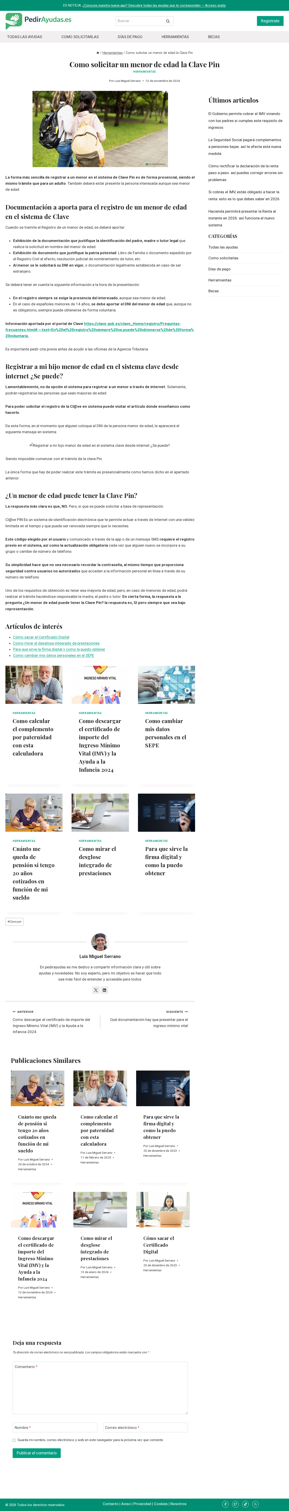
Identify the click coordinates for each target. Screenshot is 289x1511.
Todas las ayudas (24, 37)
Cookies (161, 1504)
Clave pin (14, 921)
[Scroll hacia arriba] (277, 1504)
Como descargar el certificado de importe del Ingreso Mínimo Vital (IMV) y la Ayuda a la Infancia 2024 (100, 745)
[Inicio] (97, 53)
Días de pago (130, 37)
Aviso (126, 1504)
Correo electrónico (122, 1427)
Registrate (270, 20)
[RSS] (255, 1504)
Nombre (23, 1427)
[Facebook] (225, 1504)
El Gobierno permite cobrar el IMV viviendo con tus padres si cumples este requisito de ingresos (245, 120)
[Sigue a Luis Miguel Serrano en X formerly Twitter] (96, 990)
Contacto (111, 1504)
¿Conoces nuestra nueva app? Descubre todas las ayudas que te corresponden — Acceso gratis (154, 5)
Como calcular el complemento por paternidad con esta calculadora (33, 737)
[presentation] (34, 685)
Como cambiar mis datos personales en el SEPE (53, 655)
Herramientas (175, 37)
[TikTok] (245, 1504)
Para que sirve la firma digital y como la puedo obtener (59, 649)
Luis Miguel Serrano (128, 81)
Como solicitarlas (80, 37)
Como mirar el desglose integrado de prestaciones (56, 643)
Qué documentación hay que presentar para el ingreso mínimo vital (149, 1019)
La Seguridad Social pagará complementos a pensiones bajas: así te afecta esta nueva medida (244, 147)
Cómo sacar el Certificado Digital (41, 637)
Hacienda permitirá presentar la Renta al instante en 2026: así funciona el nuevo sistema (242, 218)
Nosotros (178, 1504)
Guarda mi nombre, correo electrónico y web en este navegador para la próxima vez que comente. (91, 1440)
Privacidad (142, 1504)
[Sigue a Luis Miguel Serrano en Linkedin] (104, 990)
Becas (214, 37)
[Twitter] (235, 1504)
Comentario (26, 1366)
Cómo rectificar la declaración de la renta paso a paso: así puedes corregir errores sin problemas (245, 173)
